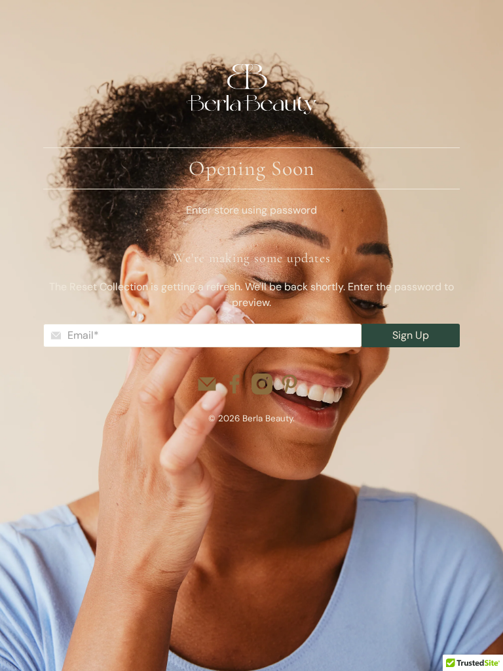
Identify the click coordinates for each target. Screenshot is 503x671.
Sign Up (410, 335)
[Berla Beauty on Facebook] (234, 391)
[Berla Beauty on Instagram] (262, 391)
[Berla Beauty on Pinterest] (289, 391)
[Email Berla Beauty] (206, 391)
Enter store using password (251, 210)
